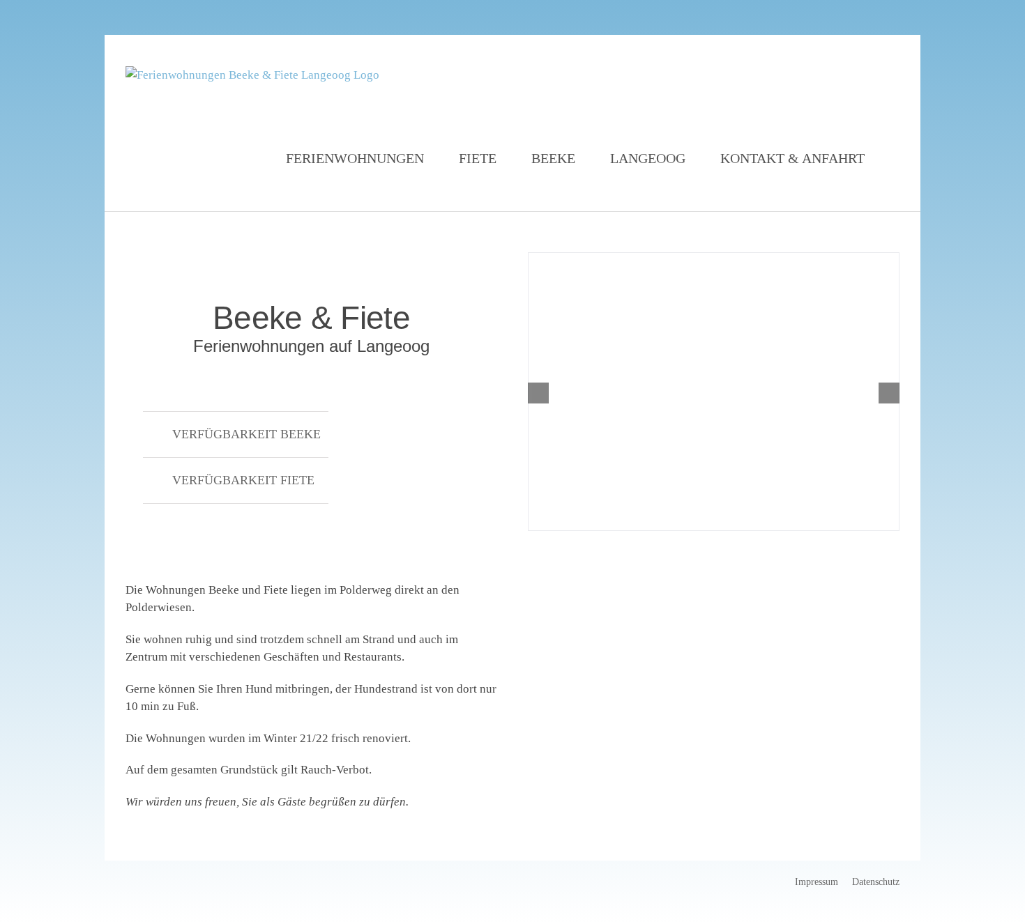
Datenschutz (875, 882)
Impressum (816, 882)
